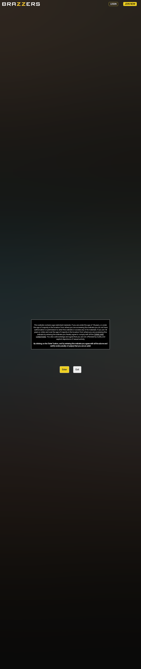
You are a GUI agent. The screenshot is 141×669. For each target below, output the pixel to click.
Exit (77, 369)
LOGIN (113, 4)
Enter (64, 369)
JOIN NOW (130, 4)
